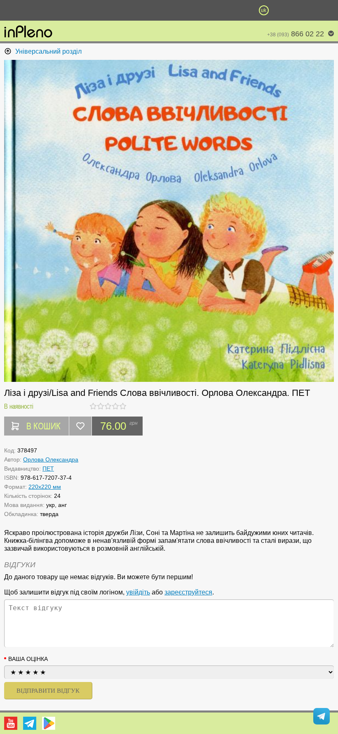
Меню (74, 10)
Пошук (122, 10)
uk (263, 10)
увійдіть (138, 592)
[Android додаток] (48, 723)
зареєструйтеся (188, 592)
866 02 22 (295, 34)
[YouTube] (10, 723)
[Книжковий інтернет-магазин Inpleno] (28, 32)
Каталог (26, 10)
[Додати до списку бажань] (80, 426)
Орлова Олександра (50, 459)
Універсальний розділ (48, 51)
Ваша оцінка (28, 659)
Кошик (216, 10)
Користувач (169, 10)
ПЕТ (48, 468)
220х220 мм (44, 486)
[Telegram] (29, 723)
